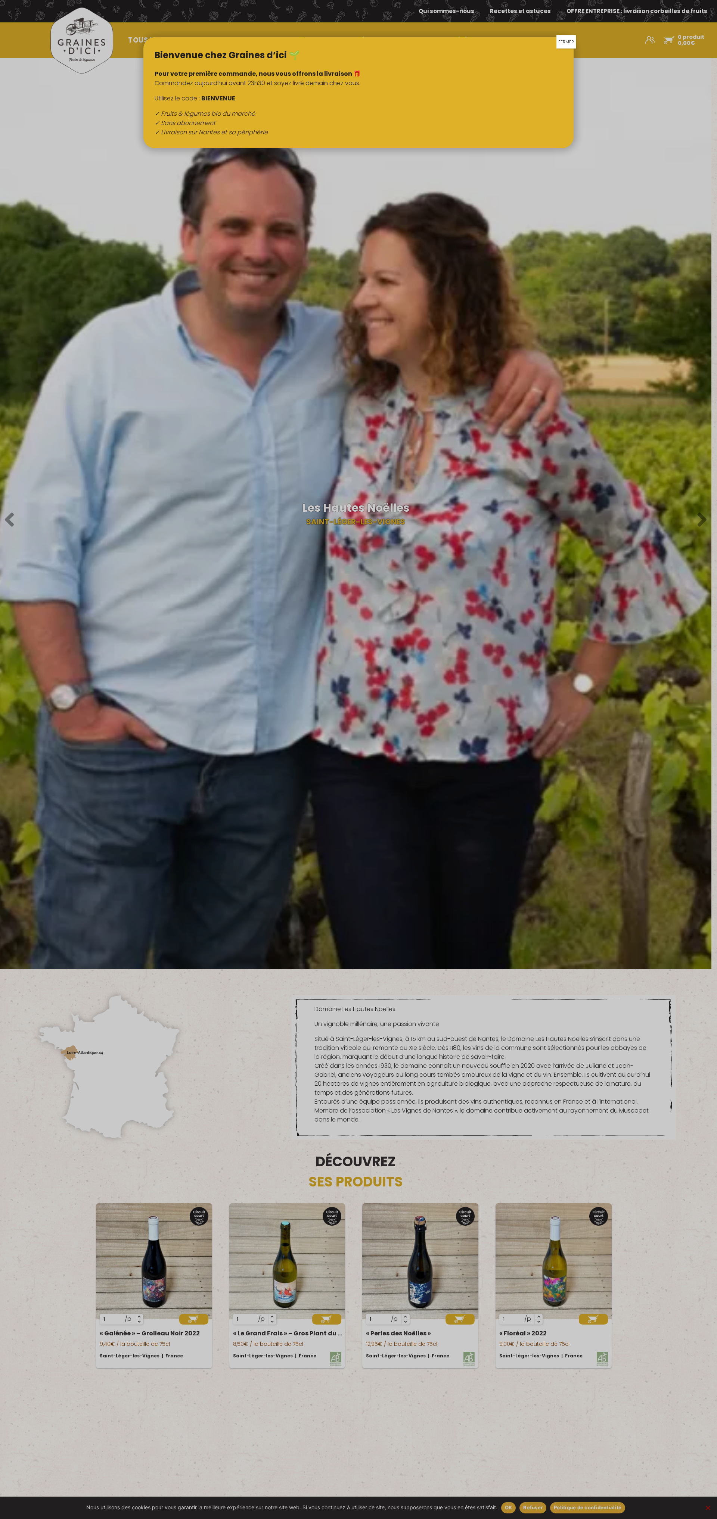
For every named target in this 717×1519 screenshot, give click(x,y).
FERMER (566, 42)
